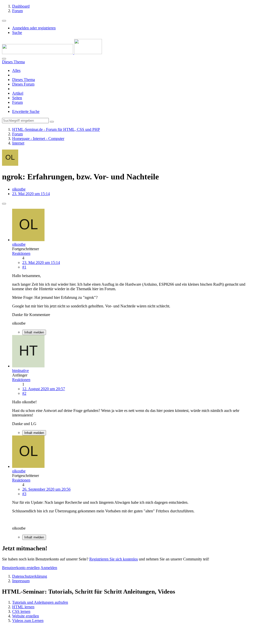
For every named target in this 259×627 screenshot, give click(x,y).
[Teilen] (4, 203)
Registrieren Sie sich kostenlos (113, 559)
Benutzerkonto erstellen (21, 568)
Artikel (17, 93)
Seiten (17, 98)
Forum (17, 102)
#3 (24, 494)
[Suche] (4, 58)
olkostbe (19, 189)
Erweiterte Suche (25, 111)
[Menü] (4, 21)
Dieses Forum (23, 84)
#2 (24, 393)
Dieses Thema (23, 79)
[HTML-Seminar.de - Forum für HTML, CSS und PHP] (52, 53)
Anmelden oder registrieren (34, 28)
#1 (24, 267)
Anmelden (48, 568)
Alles (16, 70)
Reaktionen (21, 253)
